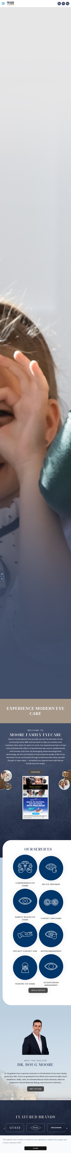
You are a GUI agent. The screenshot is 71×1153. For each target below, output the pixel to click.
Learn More (35, 772)
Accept (35, 1148)
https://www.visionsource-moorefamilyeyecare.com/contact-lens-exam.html (51, 893)
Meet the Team (35, 1089)
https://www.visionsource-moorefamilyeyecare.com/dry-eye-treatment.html (51, 859)
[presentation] (4, 1128)
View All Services (38, 990)
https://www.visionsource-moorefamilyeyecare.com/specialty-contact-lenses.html (25, 926)
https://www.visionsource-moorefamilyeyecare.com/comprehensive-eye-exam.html (25, 858)
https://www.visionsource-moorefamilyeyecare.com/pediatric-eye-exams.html (25, 959)
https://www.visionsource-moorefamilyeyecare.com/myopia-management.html (51, 926)
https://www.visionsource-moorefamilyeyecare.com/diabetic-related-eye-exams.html (25, 892)
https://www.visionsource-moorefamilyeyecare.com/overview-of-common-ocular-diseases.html (51, 959)
